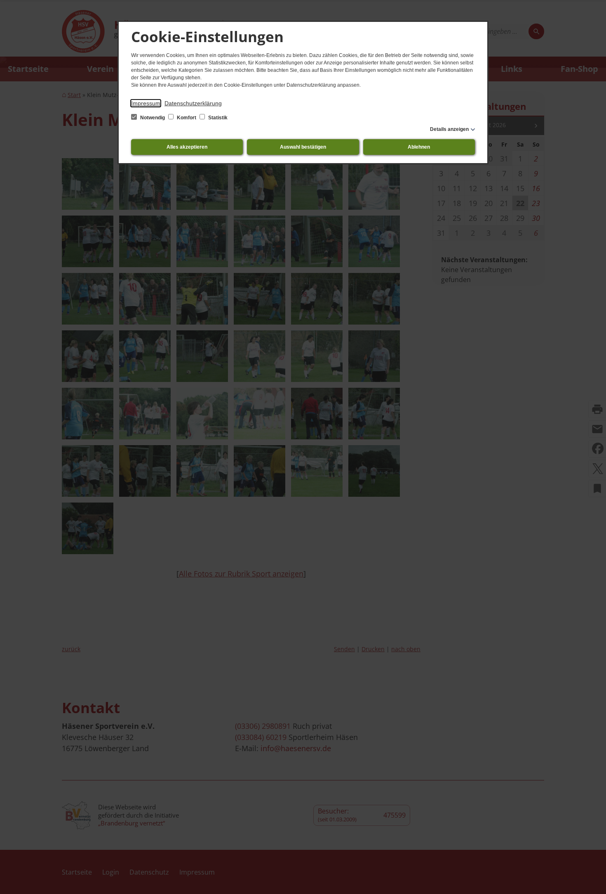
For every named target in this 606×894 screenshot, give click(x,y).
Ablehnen (419, 147)
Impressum (145, 103)
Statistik (217, 118)
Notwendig (152, 118)
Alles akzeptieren (187, 147)
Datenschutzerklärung (193, 103)
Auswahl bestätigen (303, 147)
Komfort (186, 118)
